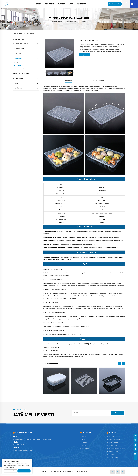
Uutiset (70, 4)
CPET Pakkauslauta (19, 48)
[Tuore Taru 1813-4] (112, 381)
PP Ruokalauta (68, 21)
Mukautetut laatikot (19, 69)
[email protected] (55, 347)
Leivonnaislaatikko (18, 78)
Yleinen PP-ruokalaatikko (26, 33)
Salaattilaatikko (17, 88)
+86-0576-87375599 (18, 445)
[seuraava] (73, 73)
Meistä (84, 440)
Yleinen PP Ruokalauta (80, 21)
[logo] (7, 4)
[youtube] (112, 472)
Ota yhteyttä (81, 4)
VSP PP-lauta (18, 63)
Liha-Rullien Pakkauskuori (20, 44)
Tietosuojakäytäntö (82, 471)
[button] (119, 363)
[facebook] (118, 472)
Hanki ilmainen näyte (115, 4)
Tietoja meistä (50, 4)
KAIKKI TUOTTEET (18, 39)
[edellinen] (45, 73)
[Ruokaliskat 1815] (84, 381)
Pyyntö (84, 54)
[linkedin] (123, 472)
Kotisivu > (16, 33)
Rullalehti (15, 83)
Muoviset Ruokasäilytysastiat (21, 73)
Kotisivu (38, 4)
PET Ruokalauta (17, 53)
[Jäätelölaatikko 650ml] (56, 381)
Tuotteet (61, 4)
